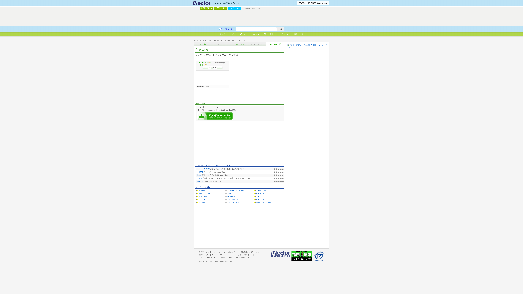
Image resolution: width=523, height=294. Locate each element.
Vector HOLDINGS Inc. (208, 262)
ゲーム (258, 196)
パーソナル (260, 194)
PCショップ (220, 8)
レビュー (221, 44)
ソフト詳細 (203, 44)
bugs (199, 175)
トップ (196, 40)
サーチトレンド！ (227, 29)
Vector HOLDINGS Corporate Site (314, 3)
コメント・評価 (239, 44)
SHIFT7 (200, 172)
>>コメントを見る (213, 67)
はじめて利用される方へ (247, 255)
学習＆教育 (231, 196)
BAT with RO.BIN (203, 169)
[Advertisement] (218, 143)
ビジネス (230, 194)
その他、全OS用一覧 (263, 202)
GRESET (200, 181)
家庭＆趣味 (203, 196)
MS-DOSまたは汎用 (215, 40)
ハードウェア (261, 199)
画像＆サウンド (204, 194)
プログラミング (233, 199)
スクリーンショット (257, 44)
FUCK (199, 178)
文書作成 (202, 191)
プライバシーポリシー (207, 257)
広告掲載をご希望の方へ (250, 252)
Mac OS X (202, 202)
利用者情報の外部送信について (240, 257)
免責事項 (222, 257)
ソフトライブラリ (206, 8)
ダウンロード (204, 40)
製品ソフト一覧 (233, 202)
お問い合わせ (204, 255)
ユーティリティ (261, 191)
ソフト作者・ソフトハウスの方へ (224, 252)
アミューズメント (228, 40)
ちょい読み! (246, 8)
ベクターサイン (234, 8)
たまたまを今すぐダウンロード (215, 116)
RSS (214, 255)
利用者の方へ (204, 252)
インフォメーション (226, 255)
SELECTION (256, 8)
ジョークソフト (240, 40)
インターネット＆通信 (235, 191)
